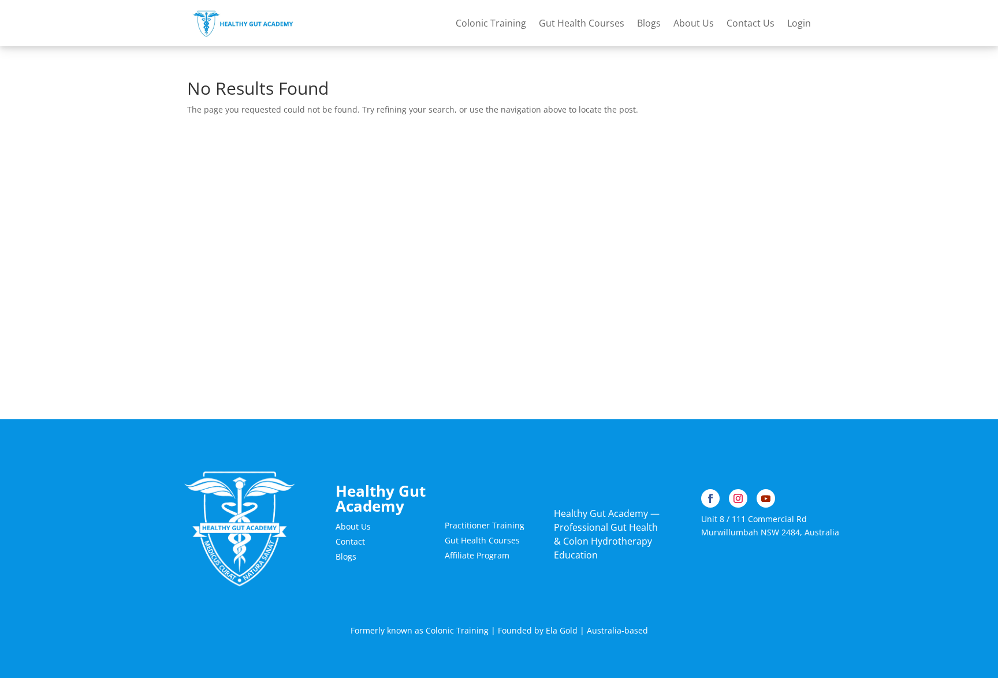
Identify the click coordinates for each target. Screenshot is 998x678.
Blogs (649, 23)
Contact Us (750, 23)
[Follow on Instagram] (738, 498)
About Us (693, 23)
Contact (350, 541)
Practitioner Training (484, 525)
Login (799, 23)
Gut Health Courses (581, 23)
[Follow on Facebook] (710, 498)
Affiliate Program (477, 555)
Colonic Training (491, 23)
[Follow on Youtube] (766, 498)
